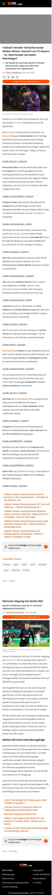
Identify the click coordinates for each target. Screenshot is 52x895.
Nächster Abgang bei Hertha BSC (20, 814)
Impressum (38, 870)
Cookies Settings (10, 886)
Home (4, 581)
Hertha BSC (11, 660)
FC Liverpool (6, 564)
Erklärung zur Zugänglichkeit (15, 882)
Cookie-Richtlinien (41, 874)
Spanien (32, 564)
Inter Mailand (42, 564)
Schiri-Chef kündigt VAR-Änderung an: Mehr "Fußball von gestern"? (25, 801)
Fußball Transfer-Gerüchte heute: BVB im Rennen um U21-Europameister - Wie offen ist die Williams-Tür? (26, 497)
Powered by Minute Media (20, 893)
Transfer (18, 122)
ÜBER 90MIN (7, 870)
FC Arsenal (26, 570)
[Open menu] (3, 3)
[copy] (17, 77)
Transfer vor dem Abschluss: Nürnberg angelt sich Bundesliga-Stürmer (26, 829)
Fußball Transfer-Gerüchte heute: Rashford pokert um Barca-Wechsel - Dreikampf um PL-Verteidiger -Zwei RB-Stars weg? (26, 514)
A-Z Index (37, 882)
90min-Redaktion (13, 72)
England (15, 564)
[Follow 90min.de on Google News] (46, 547)
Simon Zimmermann (15, 612)
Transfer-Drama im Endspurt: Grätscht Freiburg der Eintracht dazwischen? (22, 808)
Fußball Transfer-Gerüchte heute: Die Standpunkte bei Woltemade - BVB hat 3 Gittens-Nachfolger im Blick (23, 534)
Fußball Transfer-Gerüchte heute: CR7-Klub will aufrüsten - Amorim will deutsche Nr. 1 (26, 506)
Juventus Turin (16, 570)
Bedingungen (8, 874)
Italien (6, 570)
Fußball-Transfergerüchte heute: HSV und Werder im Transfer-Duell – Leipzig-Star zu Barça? (24, 821)
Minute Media (39, 878)
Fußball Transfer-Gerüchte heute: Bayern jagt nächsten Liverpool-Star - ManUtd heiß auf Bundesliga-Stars (26, 524)
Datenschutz (8, 878)
